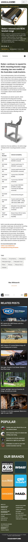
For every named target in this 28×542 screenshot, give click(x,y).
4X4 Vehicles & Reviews (6, 524)
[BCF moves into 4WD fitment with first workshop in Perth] (14, 313)
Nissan (10, 264)
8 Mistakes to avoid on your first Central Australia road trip (15, 444)
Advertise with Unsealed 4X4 (4, 507)
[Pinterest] (4, 46)
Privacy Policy (19, 517)
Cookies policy (19, 507)
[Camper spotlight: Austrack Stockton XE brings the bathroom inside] (14, 379)
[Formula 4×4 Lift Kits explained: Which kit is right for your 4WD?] (14, 401)
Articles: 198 (14, 285)
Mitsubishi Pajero (6, 261)
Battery (4, 258)
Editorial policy (20, 513)
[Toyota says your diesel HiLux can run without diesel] (3, 428)
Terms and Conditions (21, 519)
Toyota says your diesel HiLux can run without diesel (16, 428)
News (4, 264)
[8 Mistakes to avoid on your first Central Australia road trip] (3, 445)
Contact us (4, 509)
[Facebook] (2, 46)
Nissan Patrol (18, 264)
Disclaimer (18, 511)
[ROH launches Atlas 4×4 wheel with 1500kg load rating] (3, 434)
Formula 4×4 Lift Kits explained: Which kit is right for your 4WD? (15, 439)
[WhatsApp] (6, 46)
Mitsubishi (22, 258)
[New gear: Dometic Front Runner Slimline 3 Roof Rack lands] (14, 357)
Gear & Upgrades (14, 6)
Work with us (4, 518)
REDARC (4, 267)
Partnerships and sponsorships (5, 512)
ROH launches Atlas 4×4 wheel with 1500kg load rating (16, 434)
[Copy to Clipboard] (8, 46)
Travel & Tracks (5, 530)
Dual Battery (12, 258)
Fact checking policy (21, 515)
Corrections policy (21, 509)
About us (3, 504)
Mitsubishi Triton (18, 261)
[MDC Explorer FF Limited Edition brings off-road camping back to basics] (14, 335)
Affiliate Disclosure (21, 505)
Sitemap (3, 516)
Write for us (4, 520)
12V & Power (5, 6)
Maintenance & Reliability (4, 528)
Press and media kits (6, 514)
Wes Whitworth (5, 49)
